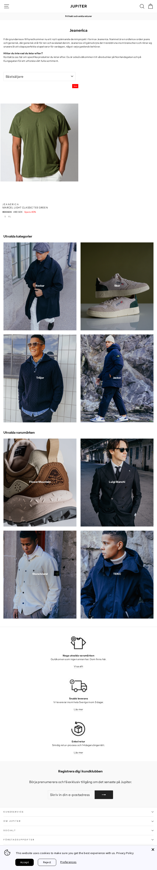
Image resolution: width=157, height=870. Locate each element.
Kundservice (13, 812)
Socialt (9, 830)
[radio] (5, 217)
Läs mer (78, 709)
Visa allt (78, 666)
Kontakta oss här (13, 57)
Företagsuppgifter (19, 839)
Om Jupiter (12, 821)
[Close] (153, 849)
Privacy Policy (125, 853)
